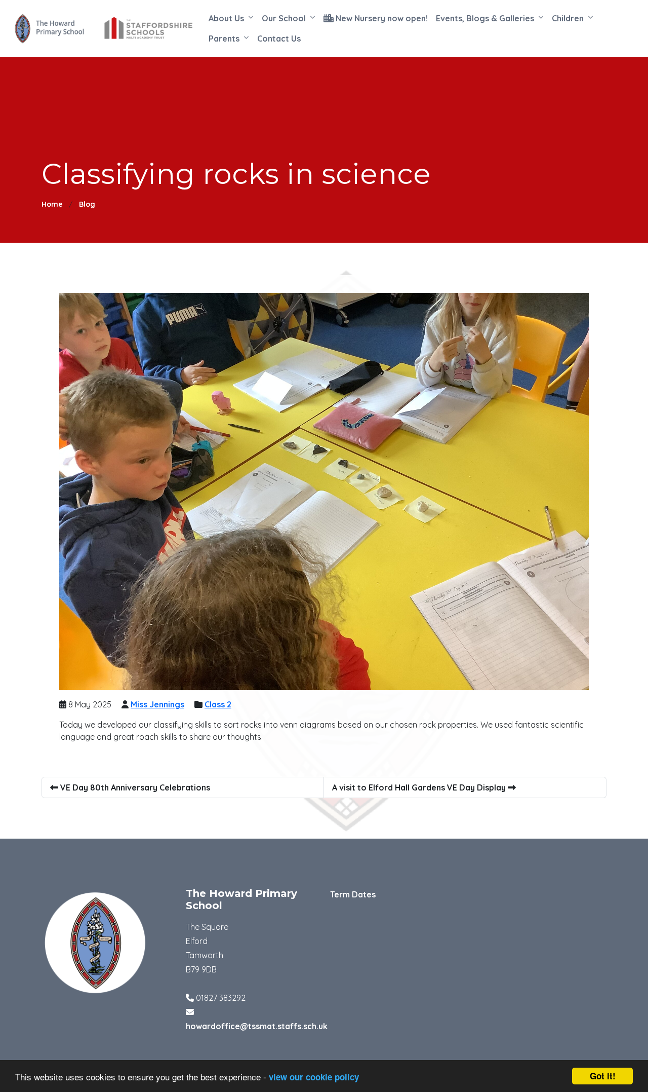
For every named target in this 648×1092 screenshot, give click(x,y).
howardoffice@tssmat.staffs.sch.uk (257, 1026)
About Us (226, 18)
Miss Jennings (157, 704)
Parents (224, 38)
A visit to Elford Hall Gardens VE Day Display (420, 787)
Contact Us (279, 38)
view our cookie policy (314, 1077)
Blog (87, 204)
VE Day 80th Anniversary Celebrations (134, 787)
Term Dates (353, 894)
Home (52, 204)
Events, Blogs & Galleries (485, 18)
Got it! (603, 1076)
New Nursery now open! (381, 18)
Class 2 (218, 704)
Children (568, 18)
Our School (284, 18)
